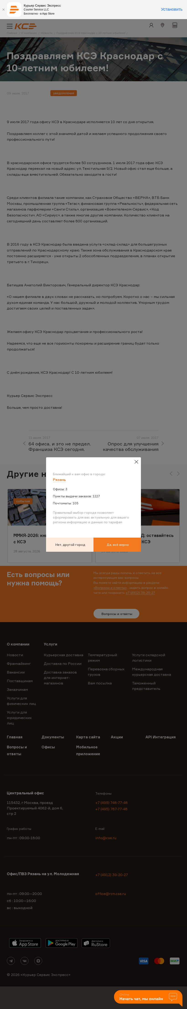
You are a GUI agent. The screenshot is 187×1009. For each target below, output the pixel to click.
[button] (148, 998)
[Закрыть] (3, 9)
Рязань (59, 479)
